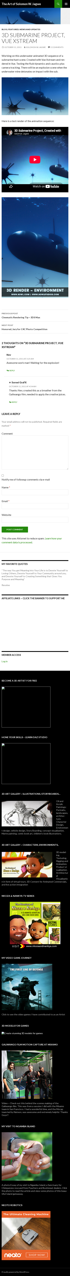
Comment (7, 433)
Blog (4, 29)
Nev (9, 354)
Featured (13, 29)
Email (5, 501)
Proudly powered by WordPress (15, 1272)
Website (6, 514)
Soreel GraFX (19, 382)
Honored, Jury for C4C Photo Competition (24, 327)
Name (6, 487)
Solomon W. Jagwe (36, 47)
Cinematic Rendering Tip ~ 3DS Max (21, 315)
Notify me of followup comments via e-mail (26, 479)
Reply (12, 370)
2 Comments (57, 47)
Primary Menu (66, 4)
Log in (5, 661)
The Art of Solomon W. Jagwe (21, 4)
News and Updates (30, 29)
